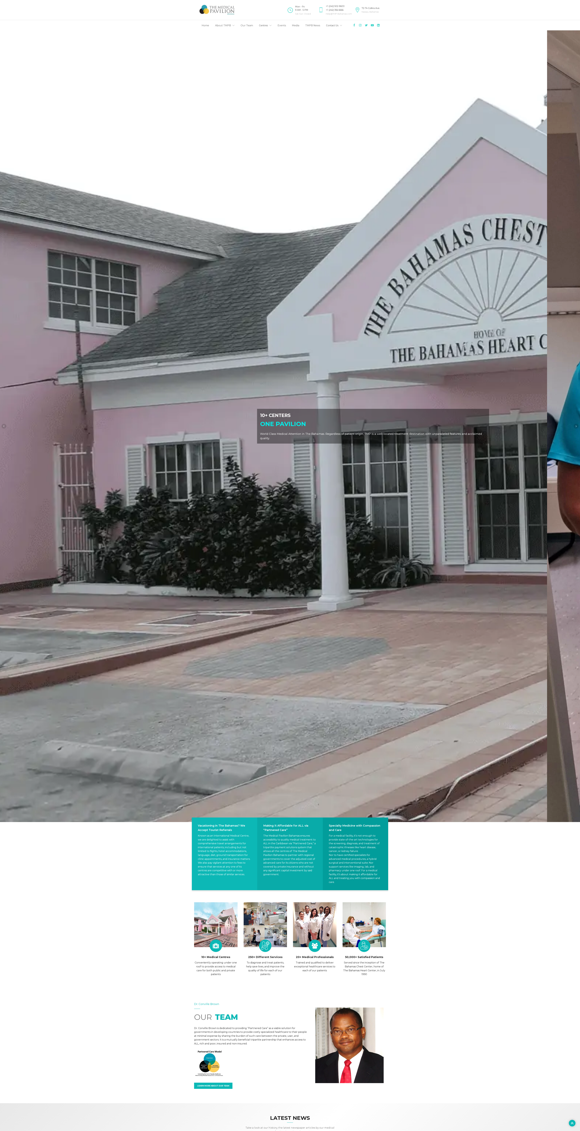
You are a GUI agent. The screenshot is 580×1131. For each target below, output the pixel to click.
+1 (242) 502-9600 (335, 6)
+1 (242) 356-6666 (334, 10)
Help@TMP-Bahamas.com (339, 14)
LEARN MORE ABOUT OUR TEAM (213, 1086)
